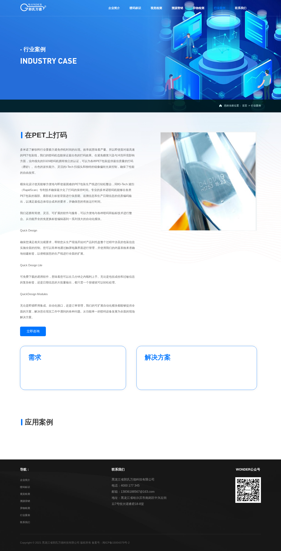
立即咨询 (33, 331)
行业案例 (25, 515)
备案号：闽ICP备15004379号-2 (111, 542)
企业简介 (25, 480)
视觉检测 (25, 494)
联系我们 (25, 522)
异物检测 (25, 508)
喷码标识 (25, 487)
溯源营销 (25, 501)
